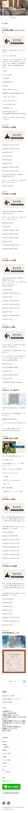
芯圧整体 (4, 744)
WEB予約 (4, 763)
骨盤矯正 (4, 750)
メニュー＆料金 (6, 760)
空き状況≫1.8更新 (8, 499)
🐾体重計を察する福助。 (11, 438)
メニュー (15, 17)
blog (3, 769)
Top (24, 809)
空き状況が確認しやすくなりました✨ (12, 699)
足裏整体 (6, 747)
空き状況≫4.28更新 (9, 127)
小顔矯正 (4, 756)
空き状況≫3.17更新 (9, 260)
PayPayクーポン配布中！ (11, 390)
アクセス (4, 766)
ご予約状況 (7, 771)
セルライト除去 (6, 753)
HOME (4, 741)
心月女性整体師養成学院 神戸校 (10, 793)
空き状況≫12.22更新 (9, 566)
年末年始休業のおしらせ (10, 633)
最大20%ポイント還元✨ (8, 695)
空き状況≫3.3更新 (8, 327)
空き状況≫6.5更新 (7, 702)
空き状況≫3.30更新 (9, 194)
